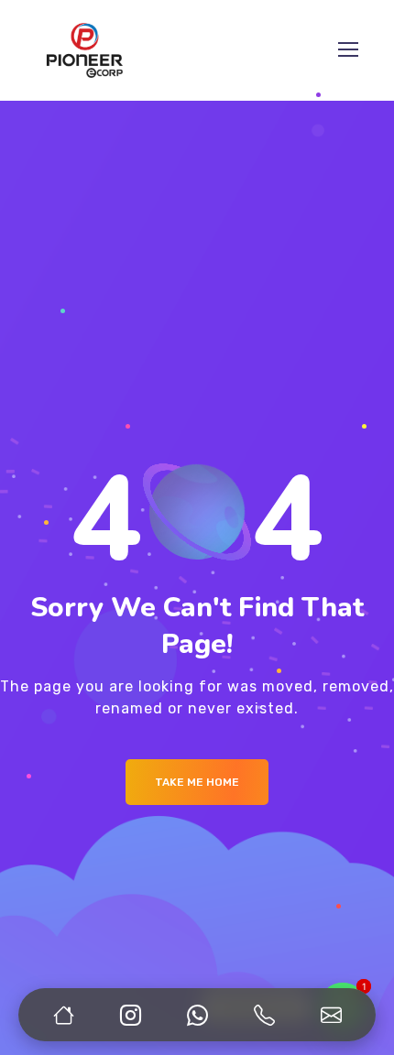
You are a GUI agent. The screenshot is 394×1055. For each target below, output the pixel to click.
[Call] (264, 1015)
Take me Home (197, 782)
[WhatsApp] (197, 1015)
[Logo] (85, 50)
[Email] (331, 1015)
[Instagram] (130, 1015)
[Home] (63, 1015)
